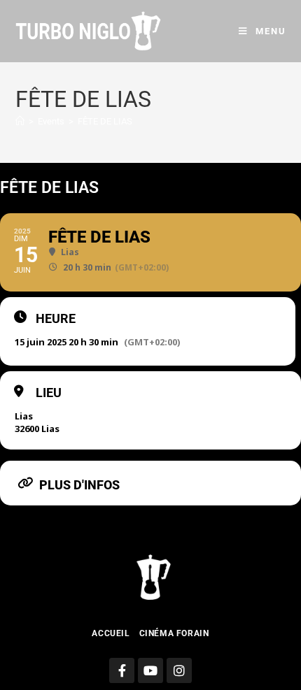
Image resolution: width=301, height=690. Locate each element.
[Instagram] (179, 670)
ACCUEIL (111, 633)
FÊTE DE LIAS (105, 121)
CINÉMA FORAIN (174, 633)
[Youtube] (150, 670)
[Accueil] (19, 121)
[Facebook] (121, 670)
